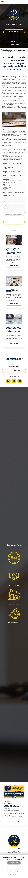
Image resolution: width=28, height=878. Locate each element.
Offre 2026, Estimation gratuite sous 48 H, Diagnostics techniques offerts (12, 806)
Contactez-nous (18, 2)
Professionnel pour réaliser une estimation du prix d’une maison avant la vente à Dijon (14, 251)
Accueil (2, 49)
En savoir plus (14, 265)
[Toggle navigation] (26, 2)
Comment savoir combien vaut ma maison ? (12, 290)
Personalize (14, 871)
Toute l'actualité (14, 821)
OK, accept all (14, 862)
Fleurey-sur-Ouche (8, 185)
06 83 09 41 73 (14, 46)
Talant (5, 189)
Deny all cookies (14, 867)
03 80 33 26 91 (14, 41)
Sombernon (12, 49)
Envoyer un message (14, 370)
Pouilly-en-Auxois (7, 187)
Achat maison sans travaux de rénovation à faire (13, 171)
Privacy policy (14, 874)
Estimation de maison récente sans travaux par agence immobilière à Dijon (13, 329)
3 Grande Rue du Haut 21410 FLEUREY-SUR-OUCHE (14, 43)
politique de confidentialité (11, 217)
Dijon (5, 184)
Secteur (6, 49)
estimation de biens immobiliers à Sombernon (14, 131)
